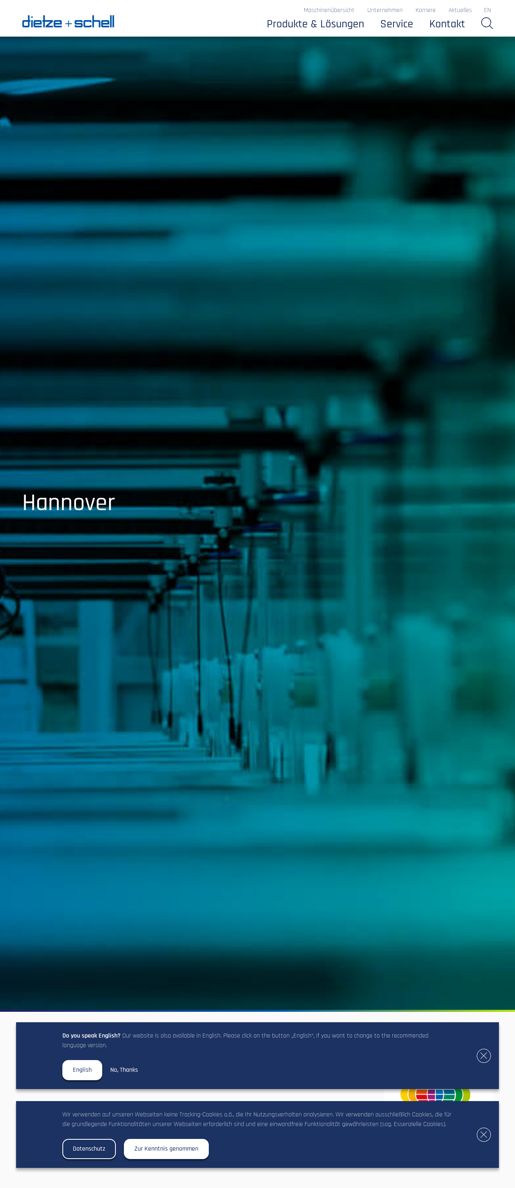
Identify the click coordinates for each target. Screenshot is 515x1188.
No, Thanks (124, 1070)
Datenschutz (89, 1149)
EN (487, 10)
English (82, 1070)
